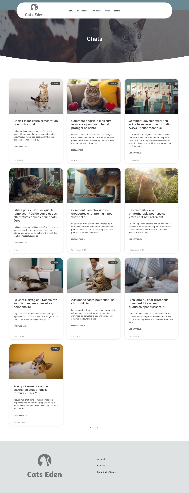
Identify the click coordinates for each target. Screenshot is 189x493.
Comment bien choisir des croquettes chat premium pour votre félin (92, 213)
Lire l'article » (20, 146)
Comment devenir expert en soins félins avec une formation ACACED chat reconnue (150, 124)
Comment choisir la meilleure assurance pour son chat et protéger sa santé (91, 124)
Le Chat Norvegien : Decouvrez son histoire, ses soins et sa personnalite (35, 303)
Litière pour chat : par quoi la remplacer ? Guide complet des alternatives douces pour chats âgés (35, 215)
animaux (97, 11)
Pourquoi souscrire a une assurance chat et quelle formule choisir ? (31, 390)
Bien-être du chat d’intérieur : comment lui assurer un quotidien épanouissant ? (149, 303)
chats (107, 11)
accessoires (83, 11)
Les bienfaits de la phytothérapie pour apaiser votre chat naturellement (148, 213)
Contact (101, 465)
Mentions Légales (106, 472)
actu (71, 11)
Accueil (101, 459)
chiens (117, 11)
